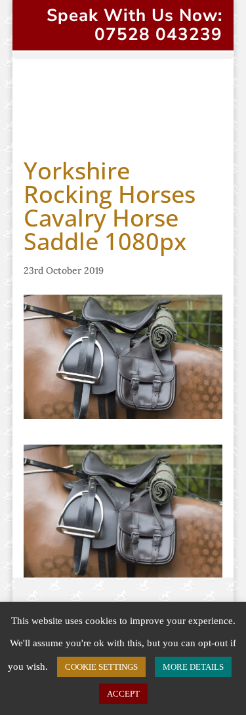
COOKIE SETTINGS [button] (101, 667)
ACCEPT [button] (123, 694)
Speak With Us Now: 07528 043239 (134, 25)
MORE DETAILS (193, 667)
